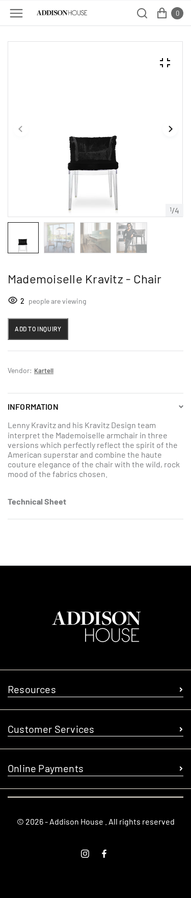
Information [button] (33, 406)
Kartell (43, 370)
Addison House (76, 821)
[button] (21, 129)
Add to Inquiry (38, 328)
